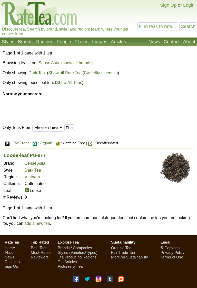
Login (188, 5)
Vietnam (32, 177)
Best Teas (39, 248)
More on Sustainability (129, 257)
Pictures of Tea (70, 266)
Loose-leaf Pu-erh (24, 155)
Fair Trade (21, 143)
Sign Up (168, 5)
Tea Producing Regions (77, 257)
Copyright (172, 248)
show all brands (77, 63)
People (64, 41)
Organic (46, 143)
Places (81, 41)
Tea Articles (67, 261)
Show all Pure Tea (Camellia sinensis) (83, 73)
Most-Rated (41, 252)
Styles (8, 41)
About (189, 41)
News (154, 41)
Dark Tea (36, 73)
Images (99, 41)
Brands (25, 41)
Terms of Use (172, 257)
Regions (44, 41)
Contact (172, 41)
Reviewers (40, 257)
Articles (118, 41)
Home (10, 248)
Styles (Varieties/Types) (77, 252)
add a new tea (37, 223)
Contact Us (14, 261)
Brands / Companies (75, 248)
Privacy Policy (173, 252)
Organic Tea (121, 248)
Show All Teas (69, 82)
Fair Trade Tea (123, 252)
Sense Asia (48, 63)
